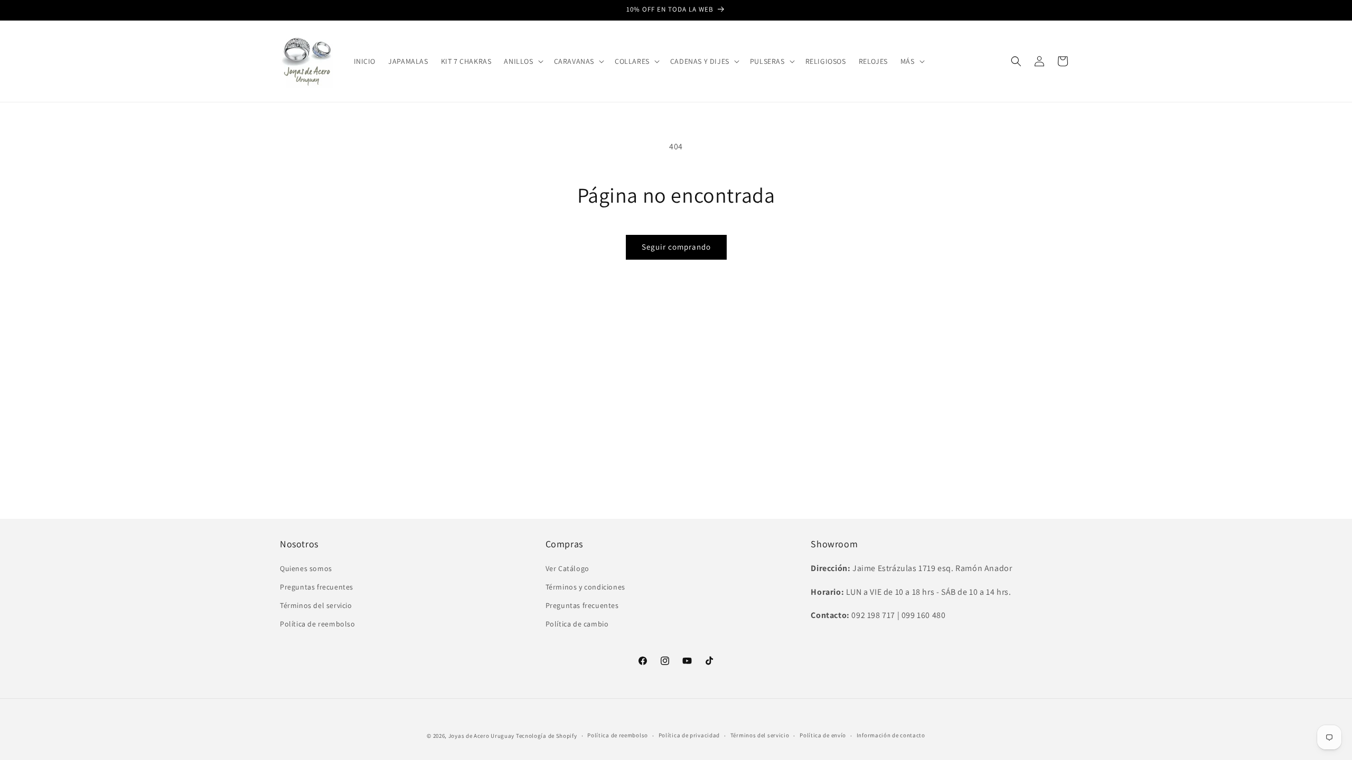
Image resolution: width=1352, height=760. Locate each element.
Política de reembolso (317, 624)
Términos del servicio (316, 605)
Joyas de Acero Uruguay (481, 735)
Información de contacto (891, 735)
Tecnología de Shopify (546, 735)
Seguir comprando (676, 247)
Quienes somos (306, 568)
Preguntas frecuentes (316, 587)
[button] (522, 61)
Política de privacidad (689, 735)
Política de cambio (577, 624)
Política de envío (823, 735)
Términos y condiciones (585, 587)
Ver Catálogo (567, 568)
